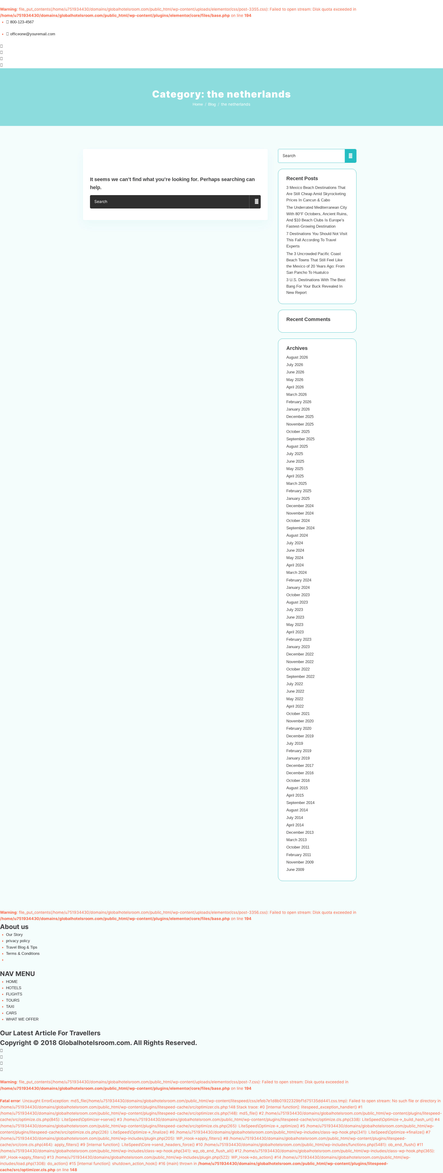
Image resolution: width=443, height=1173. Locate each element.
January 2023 (298, 647)
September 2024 (300, 528)
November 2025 (300, 424)
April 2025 (295, 476)
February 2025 (298, 491)
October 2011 (297, 847)
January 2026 (298, 409)
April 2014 (295, 825)
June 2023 (295, 617)
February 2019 (298, 751)
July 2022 (294, 684)
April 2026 (295, 387)
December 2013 (300, 832)
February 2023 (298, 639)
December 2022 (300, 654)
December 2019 (300, 736)
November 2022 (300, 662)
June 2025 (295, 461)
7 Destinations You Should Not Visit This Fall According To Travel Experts (316, 240)
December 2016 (300, 773)
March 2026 (296, 394)
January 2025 (298, 498)
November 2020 (300, 721)
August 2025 (297, 446)
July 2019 (294, 743)
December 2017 (300, 765)
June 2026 (295, 372)
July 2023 (294, 609)
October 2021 (298, 714)
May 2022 (294, 699)
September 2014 (300, 803)
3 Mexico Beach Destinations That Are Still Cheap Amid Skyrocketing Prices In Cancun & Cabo (316, 193)
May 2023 (294, 624)
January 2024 (298, 587)
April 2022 (295, 706)
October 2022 (298, 669)
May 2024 (294, 558)
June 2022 (295, 691)
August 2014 (297, 810)
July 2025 (294, 454)
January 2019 (298, 758)
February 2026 (298, 402)
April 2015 (295, 795)
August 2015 (297, 788)
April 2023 (295, 632)
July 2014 (294, 818)
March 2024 (296, 572)
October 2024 (298, 520)
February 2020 (298, 728)
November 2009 (300, 862)
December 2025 (300, 416)
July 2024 (294, 543)
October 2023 (298, 595)
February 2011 (298, 855)
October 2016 (298, 780)
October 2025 (298, 431)
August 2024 (297, 535)
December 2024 (300, 506)
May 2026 (294, 380)
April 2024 (295, 565)
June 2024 (295, 550)
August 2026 (297, 357)
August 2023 (297, 602)
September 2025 (300, 439)
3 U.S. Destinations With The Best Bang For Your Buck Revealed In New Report (315, 286)
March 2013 (296, 840)
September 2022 (300, 676)
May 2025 (294, 469)
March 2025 (296, 483)
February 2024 (298, 580)
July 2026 (294, 365)
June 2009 (295, 869)
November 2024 (300, 513)
